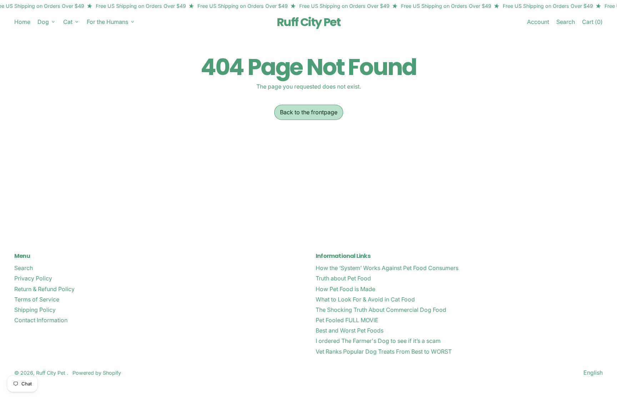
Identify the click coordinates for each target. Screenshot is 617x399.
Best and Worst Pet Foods (349, 330)
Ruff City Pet (308, 22)
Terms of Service (36, 299)
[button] (565, 22)
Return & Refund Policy (44, 289)
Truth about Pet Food (343, 278)
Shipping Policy (35, 309)
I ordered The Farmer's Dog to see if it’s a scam (378, 340)
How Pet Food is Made (345, 289)
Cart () (592, 23)
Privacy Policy (33, 278)
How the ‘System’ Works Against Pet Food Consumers (387, 267)
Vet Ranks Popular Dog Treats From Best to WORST (384, 351)
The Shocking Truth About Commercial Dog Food (381, 309)
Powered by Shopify (96, 373)
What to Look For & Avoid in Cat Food (365, 299)
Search (23, 267)
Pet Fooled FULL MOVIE (347, 320)
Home (22, 21)
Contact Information (40, 320)
